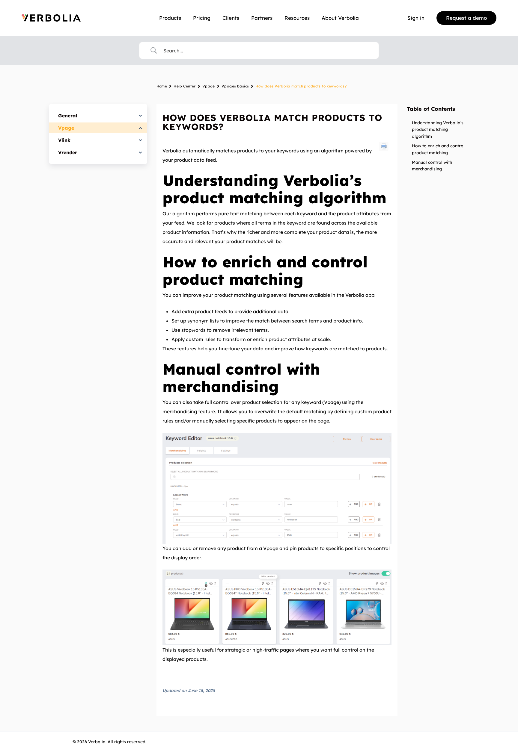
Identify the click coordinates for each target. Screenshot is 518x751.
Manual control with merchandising (432, 166)
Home (161, 86)
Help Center (185, 86)
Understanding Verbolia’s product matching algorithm (437, 129)
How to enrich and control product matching (438, 149)
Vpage (208, 86)
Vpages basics (235, 86)
